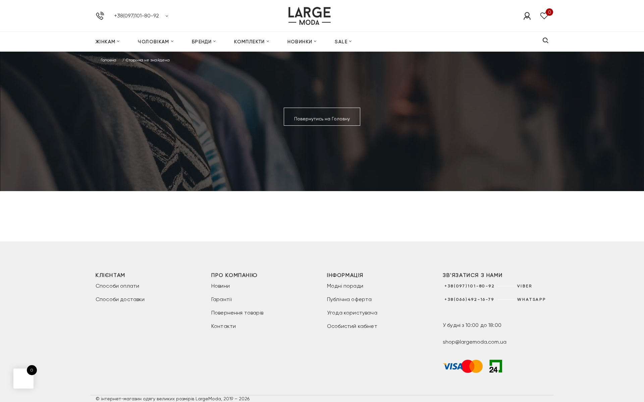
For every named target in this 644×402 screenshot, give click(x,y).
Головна (108, 60)
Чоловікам (153, 41)
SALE (341, 41)
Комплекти (249, 41)
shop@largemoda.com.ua (474, 342)
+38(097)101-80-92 (136, 15)
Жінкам (105, 41)
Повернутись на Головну (322, 118)
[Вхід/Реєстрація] (527, 15)
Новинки (300, 41)
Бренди (202, 41)
